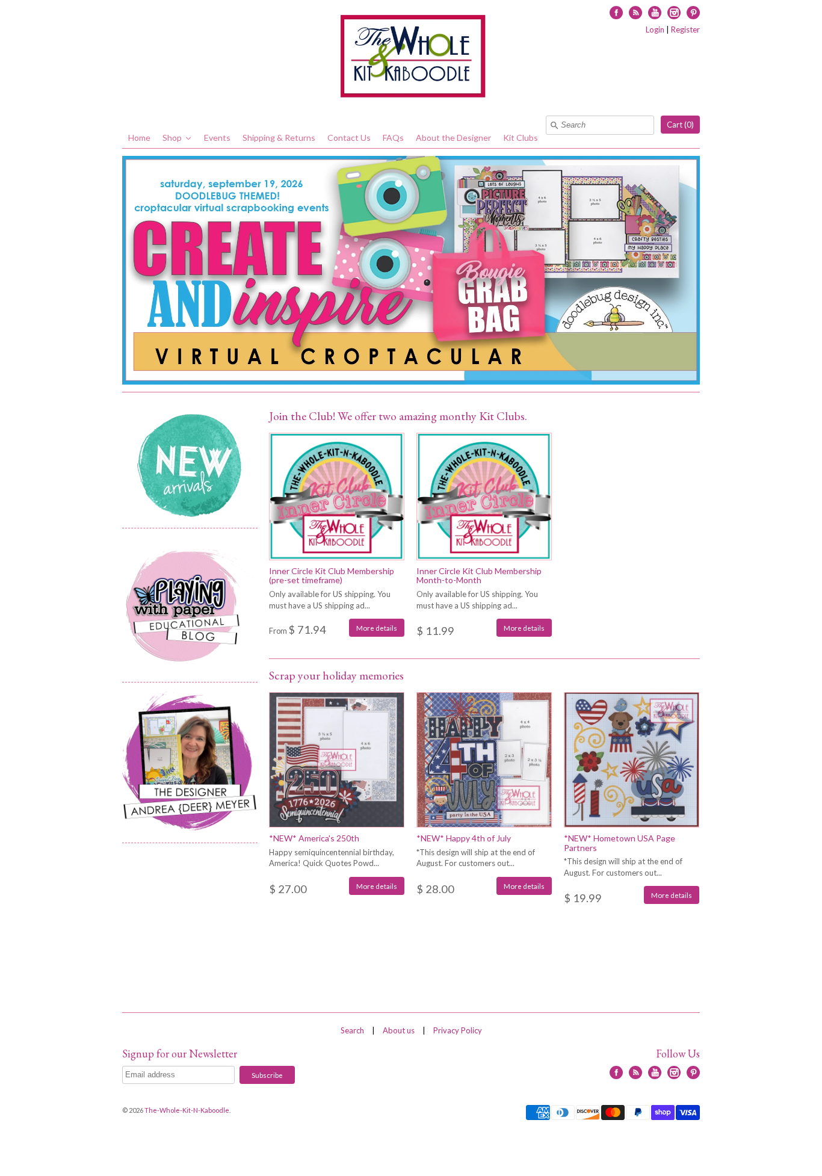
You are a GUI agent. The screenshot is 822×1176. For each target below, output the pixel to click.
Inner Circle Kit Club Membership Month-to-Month (479, 575)
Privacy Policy (457, 1030)
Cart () (680, 124)
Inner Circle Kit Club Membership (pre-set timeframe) (331, 575)
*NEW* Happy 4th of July (463, 838)
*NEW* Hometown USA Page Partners (619, 842)
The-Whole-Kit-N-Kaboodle (186, 1110)
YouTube (654, 12)
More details (376, 628)
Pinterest (693, 12)
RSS (635, 12)
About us (399, 1030)
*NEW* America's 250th (314, 838)
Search (352, 1030)
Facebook (616, 12)
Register (685, 29)
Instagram (674, 12)
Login (655, 29)
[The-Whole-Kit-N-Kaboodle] (411, 58)
